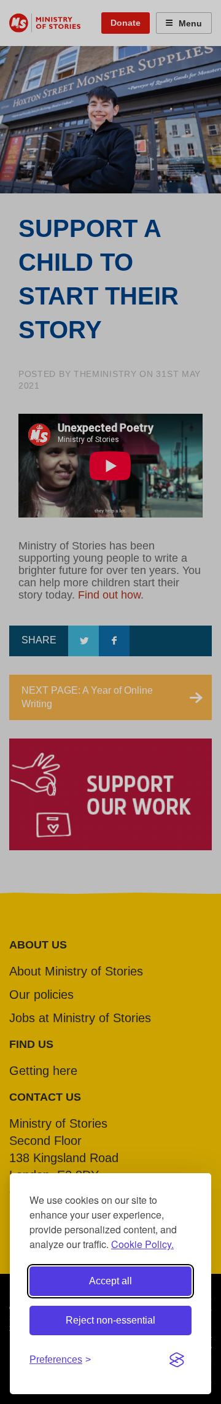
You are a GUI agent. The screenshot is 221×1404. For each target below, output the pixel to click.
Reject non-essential (110, 1320)
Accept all (110, 1281)
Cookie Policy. (142, 1244)
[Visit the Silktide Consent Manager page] (177, 1360)
